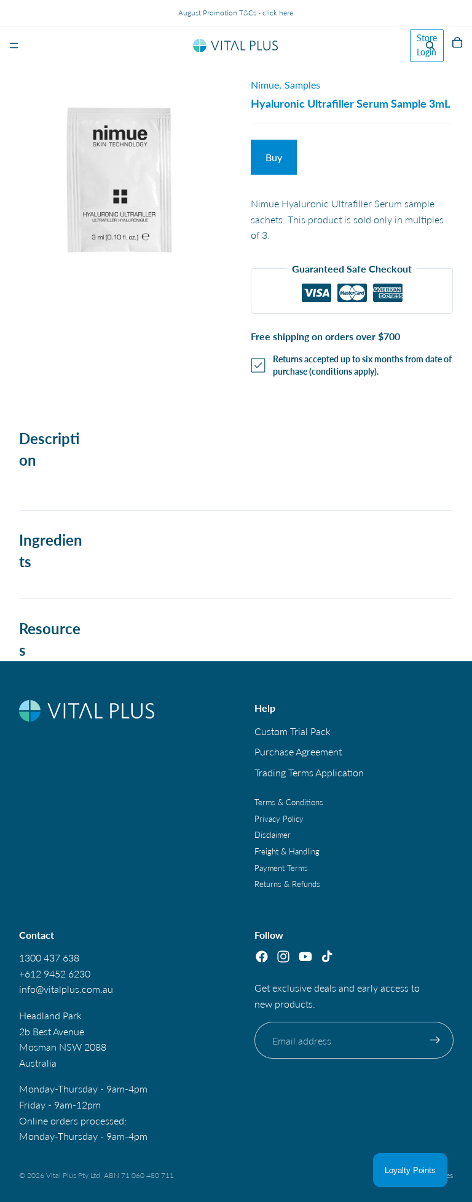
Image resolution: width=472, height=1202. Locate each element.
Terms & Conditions (288, 803)
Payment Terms (281, 868)
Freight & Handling (287, 851)
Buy (274, 157)
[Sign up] (434, 1041)
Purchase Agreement (298, 752)
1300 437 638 (49, 958)
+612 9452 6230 (54, 973)
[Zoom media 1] (120, 166)
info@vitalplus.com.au (66, 989)
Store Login (427, 45)
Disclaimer (272, 835)
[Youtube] (304, 957)
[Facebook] (261, 957)
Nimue (265, 84)
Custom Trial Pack (292, 731)
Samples (302, 84)
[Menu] (14, 45)
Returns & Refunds (287, 885)
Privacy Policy (279, 819)
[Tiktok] (327, 957)
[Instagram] (283, 957)
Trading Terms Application (309, 772)
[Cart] (457, 45)
